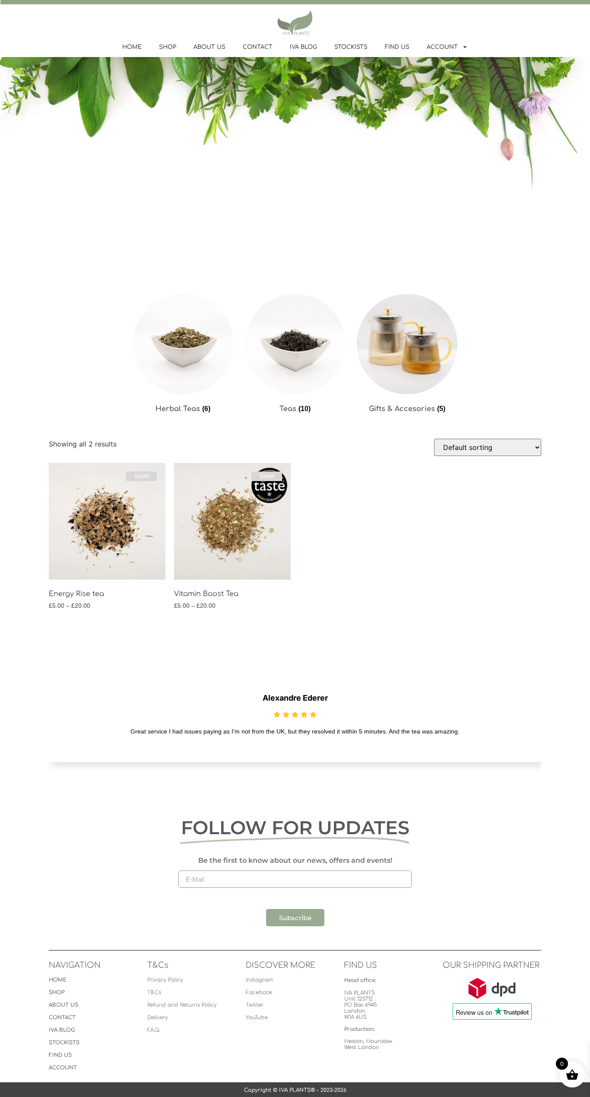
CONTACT (258, 47)
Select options (77, 627)
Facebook (259, 992)
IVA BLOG (303, 47)
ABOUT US (209, 47)
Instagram (259, 980)
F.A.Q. (153, 1030)
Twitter (254, 1005)
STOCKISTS (351, 47)
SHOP (167, 47)
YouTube (257, 1017)
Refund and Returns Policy (182, 1005)
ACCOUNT (442, 47)
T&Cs (154, 992)
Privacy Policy (165, 980)
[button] (243, 791)
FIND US (397, 47)
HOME (132, 47)
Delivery (157, 1017)
